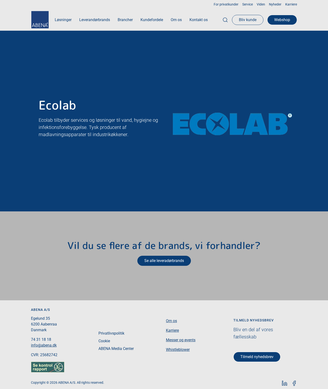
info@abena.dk (44, 345)
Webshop (282, 19)
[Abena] (40, 20)
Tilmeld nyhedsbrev (256, 356)
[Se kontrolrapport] (47, 366)
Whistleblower (178, 349)
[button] (63, 20)
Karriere (172, 330)
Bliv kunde (247, 19)
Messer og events (180, 340)
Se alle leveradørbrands (164, 260)
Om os (171, 321)
